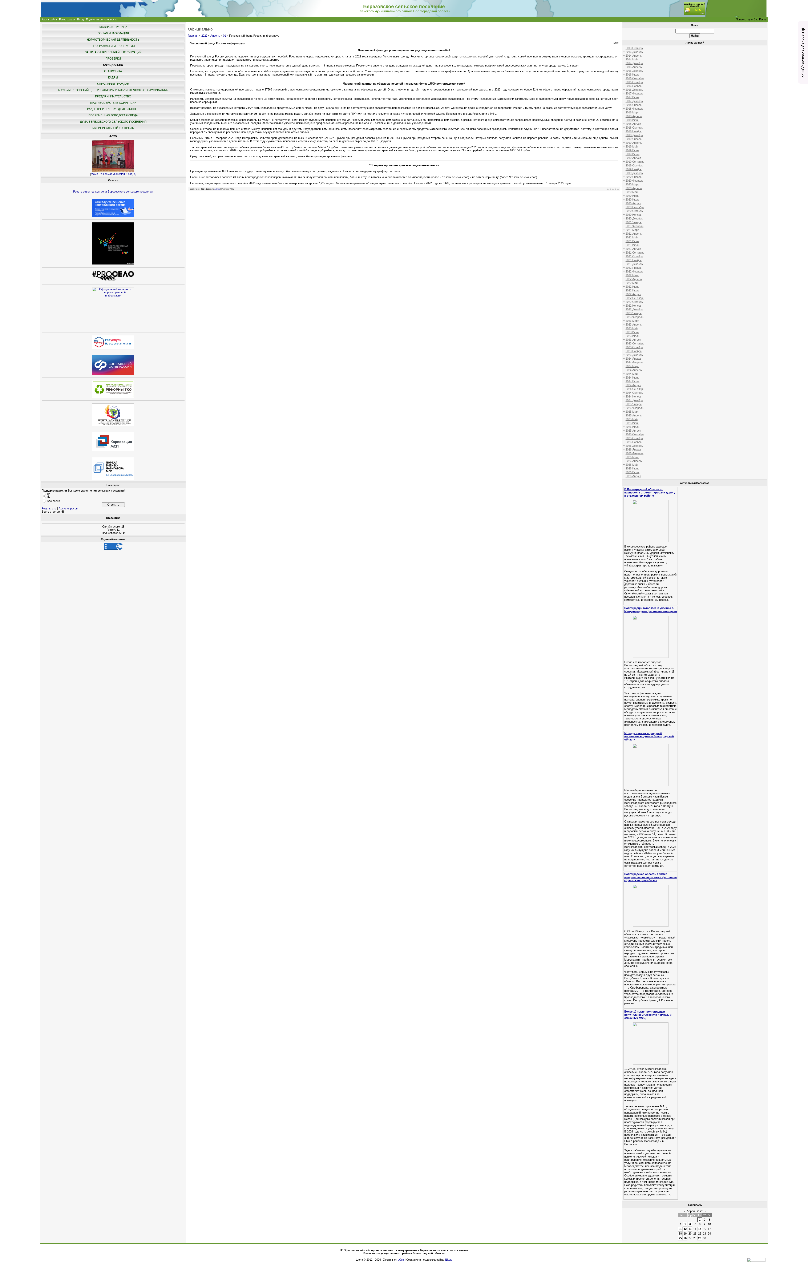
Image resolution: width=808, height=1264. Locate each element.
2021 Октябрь (634, 256)
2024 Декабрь (634, 400)
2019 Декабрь (634, 173)
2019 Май (632, 146)
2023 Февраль (634, 317)
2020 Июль (632, 199)
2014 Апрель (634, 55)
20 (689, 1233)
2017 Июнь (632, 97)
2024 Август (633, 385)
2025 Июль (632, 426)
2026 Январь (634, 449)
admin (217, 189)
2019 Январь (634, 139)
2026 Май (632, 464)
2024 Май (632, 373)
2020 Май (632, 192)
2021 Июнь (632, 241)
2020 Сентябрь (635, 207)
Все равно (53, 500)
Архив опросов (68, 508)
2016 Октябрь (634, 82)
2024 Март (632, 366)
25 (680, 1238)
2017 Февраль (634, 93)
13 (689, 1229)
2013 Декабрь (634, 51)
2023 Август (633, 339)
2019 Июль (632, 154)
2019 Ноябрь (634, 169)
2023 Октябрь (634, 347)
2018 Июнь (632, 120)
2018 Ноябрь (634, 131)
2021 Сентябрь (635, 252)
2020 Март (632, 184)
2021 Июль (632, 245)
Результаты (49, 508)
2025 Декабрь (634, 445)
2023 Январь (634, 313)
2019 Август (633, 157)
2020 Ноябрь (634, 214)
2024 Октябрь (634, 392)
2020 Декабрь (634, 218)
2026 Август (633, 476)
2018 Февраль (634, 108)
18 (680, 1233)
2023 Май (632, 328)
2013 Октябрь (634, 48)
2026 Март (632, 457)
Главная (193, 35)
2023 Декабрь (634, 354)
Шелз (448, 1259)
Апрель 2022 (695, 1211)
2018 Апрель (634, 116)
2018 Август (633, 123)
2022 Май (632, 282)
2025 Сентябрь (635, 434)
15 (699, 1229)
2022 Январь (634, 267)
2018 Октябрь (634, 127)
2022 (204, 35)
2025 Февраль (634, 407)
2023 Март (632, 320)
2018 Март (632, 112)
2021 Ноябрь (634, 260)
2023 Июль (632, 336)
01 (224, 35)
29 (699, 1238)
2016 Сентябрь (635, 78)
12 (685, 1229)
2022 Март (632, 275)
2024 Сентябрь (635, 389)
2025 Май (632, 419)
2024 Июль (632, 381)
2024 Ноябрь (634, 396)
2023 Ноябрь (634, 351)
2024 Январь (634, 358)
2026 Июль (632, 472)
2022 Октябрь (634, 301)
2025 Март (632, 411)
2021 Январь (634, 222)
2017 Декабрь (634, 101)
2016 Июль (632, 74)
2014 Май (632, 59)
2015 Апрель (634, 67)
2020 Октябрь (634, 211)
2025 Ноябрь (634, 442)
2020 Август (633, 203)
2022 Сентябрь (635, 298)
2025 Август (633, 430)
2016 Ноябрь (634, 86)
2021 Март (632, 229)
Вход (80, 19)
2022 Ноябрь (634, 305)
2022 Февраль (634, 271)
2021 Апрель (634, 233)
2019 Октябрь (634, 165)
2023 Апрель (634, 324)
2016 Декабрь (634, 89)
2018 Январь (634, 104)
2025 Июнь (632, 423)
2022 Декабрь (634, 309)
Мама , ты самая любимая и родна (113, 173)
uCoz (401, 1259)
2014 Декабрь (634, 63)
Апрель (215, 35)
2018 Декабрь (634, 135)
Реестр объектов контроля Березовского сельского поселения (113, 191)
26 (685, 1238)
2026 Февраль (634, 453)
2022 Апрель (634, 279)
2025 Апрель (634, 415)
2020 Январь (634, 176)
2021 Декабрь (634, 264)
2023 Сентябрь (635, 343)
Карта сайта (49, 19)
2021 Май (632, 237)
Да (48, 494)
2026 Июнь (632, 468)
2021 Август (633, 248)
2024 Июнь (632, 377)
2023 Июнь (632, 332)
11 (680, 1229)
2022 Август (633, 294)
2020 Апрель (634, 188)
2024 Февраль (634, 362)
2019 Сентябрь (635, 161)
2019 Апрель (634, 142)
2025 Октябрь (634, 438)
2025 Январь (634, 404)
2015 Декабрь (634, 70)
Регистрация (67, 19)
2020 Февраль (634, 180)
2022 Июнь (632, 286)
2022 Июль (632, 290)
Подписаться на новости (101, 19)
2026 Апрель (634, 461)
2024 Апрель (634, 370)
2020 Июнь (632, 195)
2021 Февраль (634, 226)
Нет (49, 497)
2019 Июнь (632, 150)
